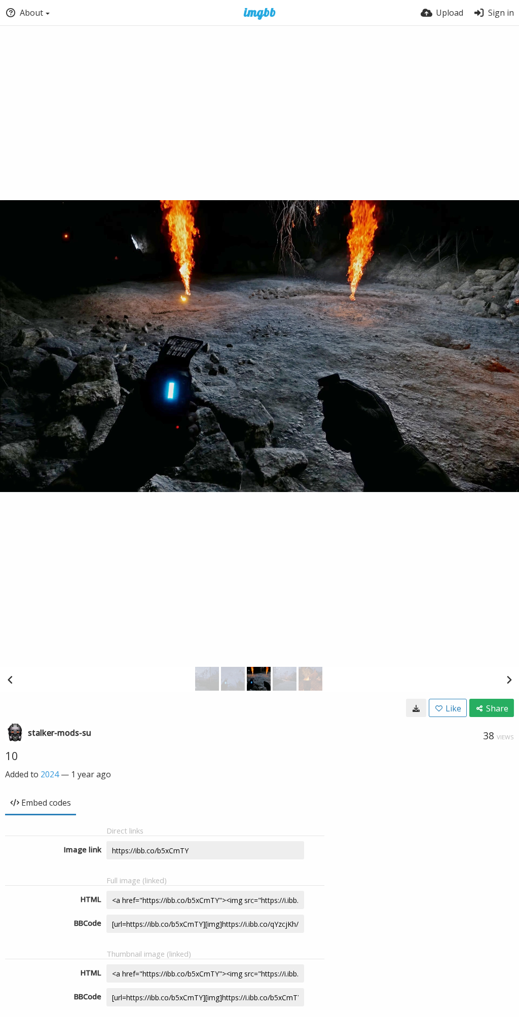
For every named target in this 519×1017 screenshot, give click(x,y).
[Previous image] (10, 679)
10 (11, 755)
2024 (50, 774)
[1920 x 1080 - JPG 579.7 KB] (416, 708)
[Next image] (509, 679)
